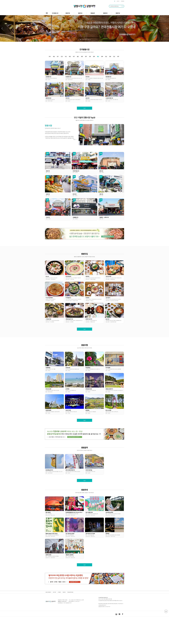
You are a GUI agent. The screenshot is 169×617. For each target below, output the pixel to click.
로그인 (118, 1)
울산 (78, 56)
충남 (98, 56)
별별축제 (105, 13)
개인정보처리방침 (70, 592)
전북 (110, 56)
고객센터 (59, 592)
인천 (62, 56)
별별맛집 (80, 13)
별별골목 (93, 13)
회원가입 (122, 1)
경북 (102, 56)
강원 (90, 56)
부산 (66, 56)
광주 (86, 56)
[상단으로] (166, 611)
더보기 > (75, 139)
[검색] (122, 6)
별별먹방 (118, 13)
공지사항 (54, 592)
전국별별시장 (55, 13)
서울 (54, 56)
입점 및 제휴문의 (48, 592)
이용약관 (64, 592)
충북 (94, 56)
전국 (50, 56)
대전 (70, 56)
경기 (58, 56)
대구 (74, 56)
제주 (118, 56)
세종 (82, 56)
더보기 (84, 108)
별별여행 (68, 13)
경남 (106, 56)
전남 (114, 56)
